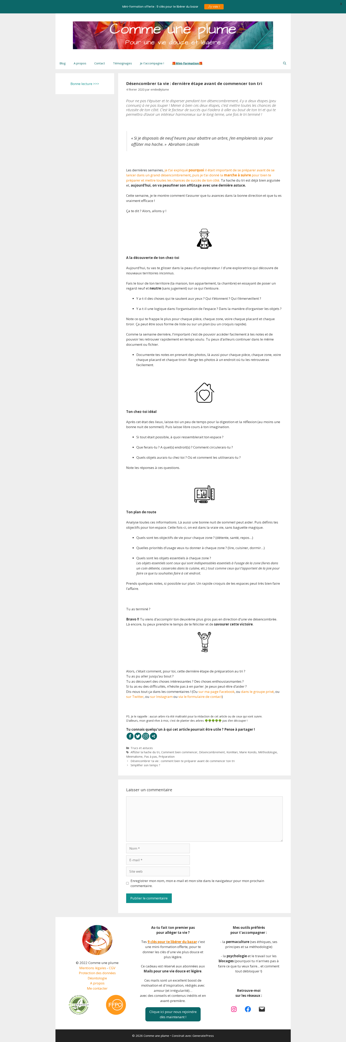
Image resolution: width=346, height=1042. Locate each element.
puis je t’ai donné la (208, 175)
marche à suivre (237, 175)
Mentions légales (92, 968)
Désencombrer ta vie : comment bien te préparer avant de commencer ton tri (183, 761)
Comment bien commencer (179, 752)
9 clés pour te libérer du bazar (172, 941)
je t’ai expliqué (176, 170)
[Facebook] (130, 736)
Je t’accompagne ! (152, 63)
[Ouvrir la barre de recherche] (285, 63)
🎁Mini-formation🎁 (187, 63)
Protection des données (97, 973)
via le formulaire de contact (200, 696)
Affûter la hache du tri (145, 752)
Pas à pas (150, 756)
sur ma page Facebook (216, 691)
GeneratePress (203, 1036)
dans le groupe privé (257, 691)
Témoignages (122, 63)
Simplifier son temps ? (145, 765)
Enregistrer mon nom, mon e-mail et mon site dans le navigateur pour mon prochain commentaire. (197, 883)
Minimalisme (134, 756)
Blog (62, 63)
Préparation (167, 756)
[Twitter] (137, 736)
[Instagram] (145, 736)
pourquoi (197, 170)
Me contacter (97, 988)
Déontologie (97, 978)
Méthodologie (267, 752)
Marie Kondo (247, 752)
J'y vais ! (214, 7)
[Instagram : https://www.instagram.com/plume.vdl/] (233, 1009)
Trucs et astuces (142, 748)
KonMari (232, 752)
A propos (80, 63)
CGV (112, 968)
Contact (99, 63)
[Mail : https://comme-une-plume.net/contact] (261, 1009)
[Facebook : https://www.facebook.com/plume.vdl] (247, 1009)
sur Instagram (161, 696)
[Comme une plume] (173, 35)
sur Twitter (135, 696)
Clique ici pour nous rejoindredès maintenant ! (173, 1014)
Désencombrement (212, 752)
